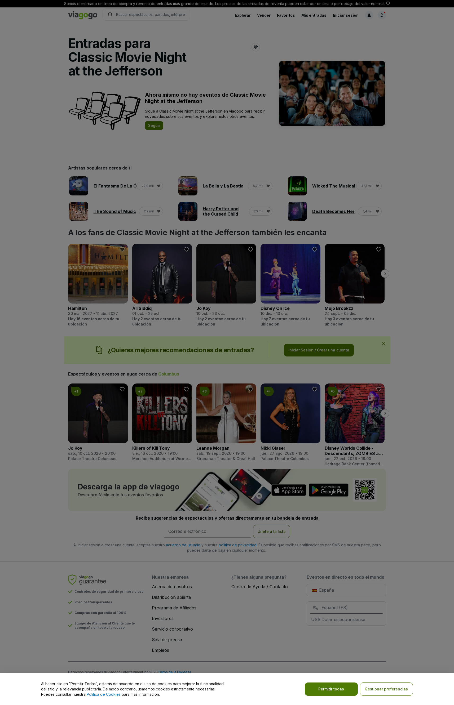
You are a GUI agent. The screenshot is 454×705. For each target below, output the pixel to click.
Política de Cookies (104, 694)
